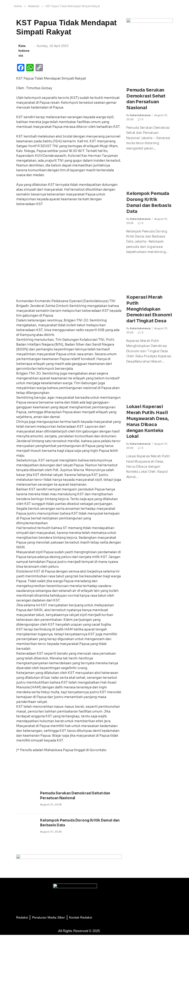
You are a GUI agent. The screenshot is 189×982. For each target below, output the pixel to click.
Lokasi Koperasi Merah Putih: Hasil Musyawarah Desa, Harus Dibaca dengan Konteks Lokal (147, 421)
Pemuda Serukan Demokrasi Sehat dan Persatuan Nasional (75, 795)
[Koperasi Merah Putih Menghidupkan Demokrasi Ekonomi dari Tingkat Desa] (149, 277)
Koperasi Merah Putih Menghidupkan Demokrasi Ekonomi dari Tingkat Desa (149, 309)
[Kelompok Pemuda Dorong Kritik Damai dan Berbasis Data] (26, 827)
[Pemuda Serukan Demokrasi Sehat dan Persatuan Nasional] (26, 800)
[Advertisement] (69, 253)
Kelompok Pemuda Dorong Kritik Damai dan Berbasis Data (80, 822)
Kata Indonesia (140, 115)
